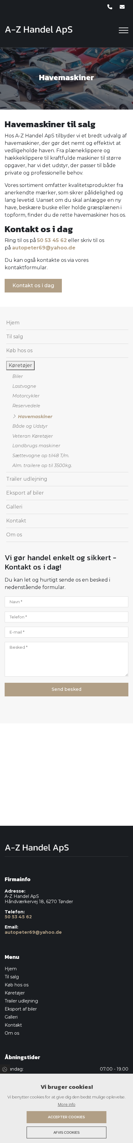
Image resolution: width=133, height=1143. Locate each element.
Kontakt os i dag (33, 285)
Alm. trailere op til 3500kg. (42, 465)
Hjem (12, 323)
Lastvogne (24, 386)
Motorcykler (26, 396)
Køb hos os (19, 350)
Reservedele (26, 406)
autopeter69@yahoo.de (43, 248)
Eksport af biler (25, 493)
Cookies (5, 1069)
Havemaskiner (35, 416)
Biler (17, 376)
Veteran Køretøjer (32, 436)
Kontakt (16, 521)
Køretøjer (20, 365)
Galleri (14, 507)
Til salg (14, 337)
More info (66, 1104)
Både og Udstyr (30, 426)
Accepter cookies (66, 1117)
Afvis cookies (66, 1132)
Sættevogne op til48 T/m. (40, 455)
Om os (14, 535)
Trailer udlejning (26, 479)
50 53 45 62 (52, 240)
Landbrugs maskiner (36, 445)
